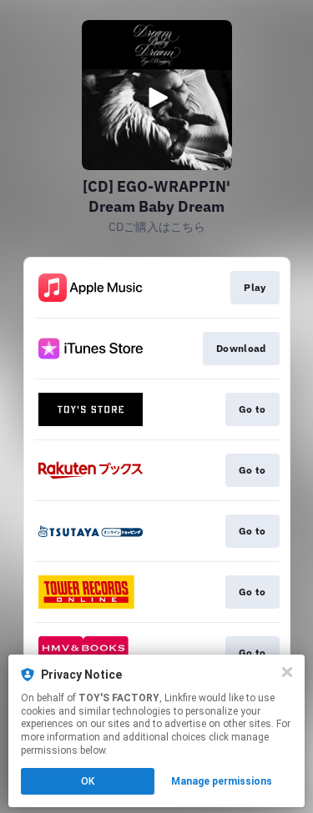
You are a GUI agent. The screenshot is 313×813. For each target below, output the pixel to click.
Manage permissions (221, 781)
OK (87, 781)
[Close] (287, 672)
